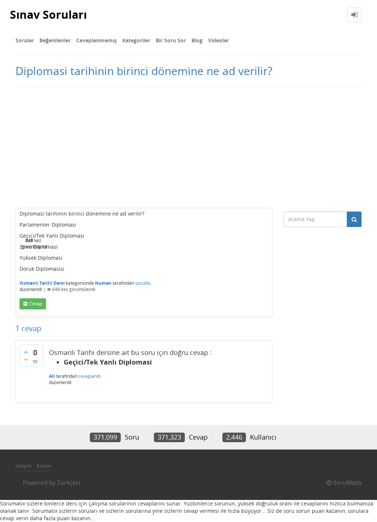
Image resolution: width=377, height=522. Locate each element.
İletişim (23, 465)
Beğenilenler (55, 40)
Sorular (24, 40)
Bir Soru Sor (171, 40)
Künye (44, 465)
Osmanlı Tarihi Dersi (42, 283)
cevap (35, 304)
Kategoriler (136, 40)
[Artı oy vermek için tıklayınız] (26, 352)
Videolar (218, 40)
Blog (196, 40)
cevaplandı (89, 376)
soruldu (143, 283)
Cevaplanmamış (96, 40)
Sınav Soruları (48, 14)
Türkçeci (68, 483)
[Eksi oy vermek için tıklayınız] (26, 359)
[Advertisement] (188, 145)
